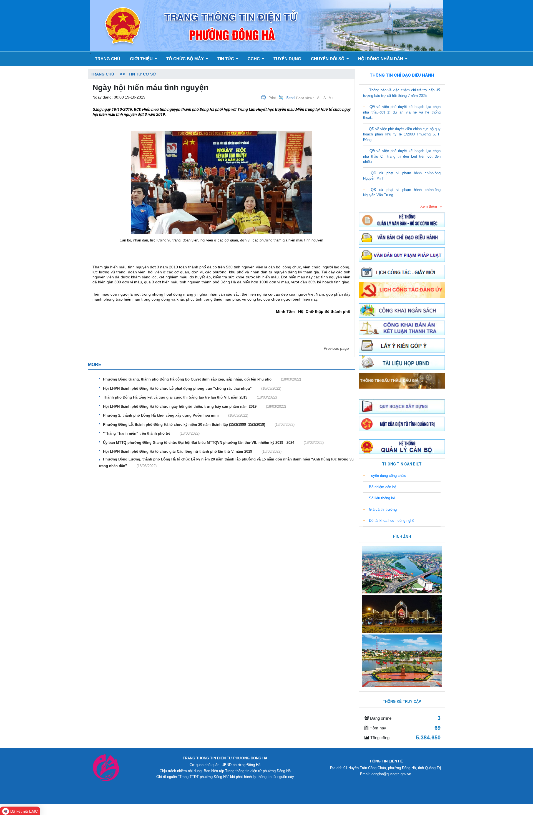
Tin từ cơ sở (142, 74)
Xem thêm (428, 206)
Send (290, 98)
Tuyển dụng (287, 58)
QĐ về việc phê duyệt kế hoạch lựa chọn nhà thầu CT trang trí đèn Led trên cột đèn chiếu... (402, 156)
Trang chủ (107, 58)
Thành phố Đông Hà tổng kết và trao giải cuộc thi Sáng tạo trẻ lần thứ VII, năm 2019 (190, 397)
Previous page (336, 348)
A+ (331, 98)
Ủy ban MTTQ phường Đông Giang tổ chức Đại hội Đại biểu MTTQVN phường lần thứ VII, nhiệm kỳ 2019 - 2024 (213, 442)
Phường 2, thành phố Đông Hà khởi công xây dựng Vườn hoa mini (175, 415)
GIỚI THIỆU (142, 58)
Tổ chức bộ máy (185, 58)
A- (319, 98)
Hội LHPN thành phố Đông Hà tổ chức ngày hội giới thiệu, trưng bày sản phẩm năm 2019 (194, 406)
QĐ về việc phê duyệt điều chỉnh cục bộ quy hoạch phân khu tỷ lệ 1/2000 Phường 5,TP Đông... (402, 134)
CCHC (254, 58)
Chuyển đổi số (328, 58)
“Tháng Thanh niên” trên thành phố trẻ (151, 433)
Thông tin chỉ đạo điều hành (402, 75)
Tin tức (226, 58)
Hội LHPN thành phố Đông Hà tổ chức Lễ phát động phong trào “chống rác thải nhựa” (192, 388)
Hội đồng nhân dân (381, 58)
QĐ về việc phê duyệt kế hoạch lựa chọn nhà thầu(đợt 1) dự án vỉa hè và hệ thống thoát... (402, 112)
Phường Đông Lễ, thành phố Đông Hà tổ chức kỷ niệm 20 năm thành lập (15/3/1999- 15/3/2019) (199, 424)
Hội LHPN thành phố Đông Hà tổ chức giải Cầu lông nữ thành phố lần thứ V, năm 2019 (192, 451)
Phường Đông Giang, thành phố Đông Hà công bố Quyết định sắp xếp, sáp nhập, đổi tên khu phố (202, 379)
